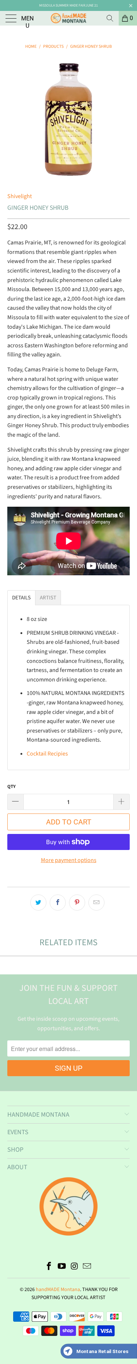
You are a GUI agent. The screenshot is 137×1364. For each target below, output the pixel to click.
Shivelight (19, 196)
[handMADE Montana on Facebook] (49, 1267)
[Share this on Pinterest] (77, 902)
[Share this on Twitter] (38, 902)
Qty (11, 786)
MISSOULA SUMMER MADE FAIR (62, 5)
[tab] (21, 597)
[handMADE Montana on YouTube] (61, 1267)
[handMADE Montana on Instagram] (74, 1267)
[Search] (110, 18)
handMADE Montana (58, 1289)
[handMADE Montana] (68, 18)
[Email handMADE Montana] (87, 1267)
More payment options (68, 860)
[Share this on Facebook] (58, 902)
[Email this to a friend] (96, 902)
